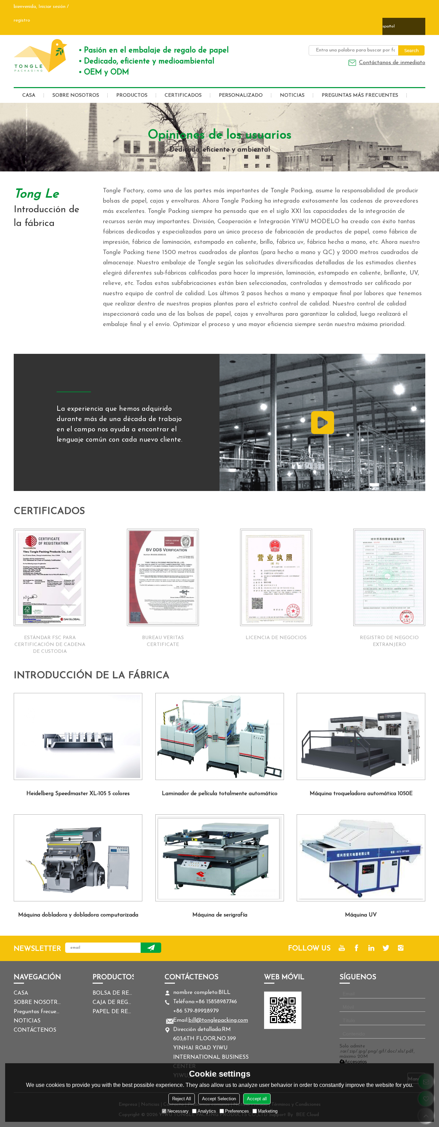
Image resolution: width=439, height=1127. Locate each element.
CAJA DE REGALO (113, 1002)
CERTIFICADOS (183, 95)
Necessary (178, 1111)
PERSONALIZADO (241, 95)
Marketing (267, 1111)
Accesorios (356, 1061)
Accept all (257, 1098)
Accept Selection (219, 1098)
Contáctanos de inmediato (392, 62)
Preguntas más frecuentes (360, 95)
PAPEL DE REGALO (113, 1012)
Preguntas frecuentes (38, 1012)
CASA (28, 95)
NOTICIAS (292, 95)
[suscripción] (151, 948)
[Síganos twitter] (386, 948)
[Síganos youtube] (342, 948)
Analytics (207, 1111)
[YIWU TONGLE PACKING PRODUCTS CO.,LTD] (41, 55)
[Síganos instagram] (401, 948)
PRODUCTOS (131, 95)
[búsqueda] (411, 50)
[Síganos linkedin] (371, 948)
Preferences (237, 1111)
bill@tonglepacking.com (218, 1020)
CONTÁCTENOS (35, 1030)
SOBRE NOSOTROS (75, 95)
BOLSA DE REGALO (113, 993)
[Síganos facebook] (357, 948)
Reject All (181, 1098)
